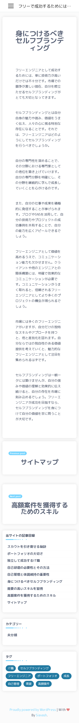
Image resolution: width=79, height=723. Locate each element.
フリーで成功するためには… (44, 6)
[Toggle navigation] (11, 6)
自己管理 (13, 684)
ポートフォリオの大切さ (25, 553)
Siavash (41, 715)
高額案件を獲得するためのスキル (31, 595)
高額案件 (43, 684)
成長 (66, 676)
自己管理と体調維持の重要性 (28, 574)
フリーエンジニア (19, 676)
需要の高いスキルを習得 (25, 588)
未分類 (12, 635)
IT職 (11, 668)
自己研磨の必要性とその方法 (28, 567)
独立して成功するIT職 (23, 560)
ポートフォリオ (47, 676)
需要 (29, 684)
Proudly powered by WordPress (33, 709)
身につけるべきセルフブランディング (34, 581)
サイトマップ (17, 602)
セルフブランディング (34, 668)
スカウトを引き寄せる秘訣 (26, 546)
